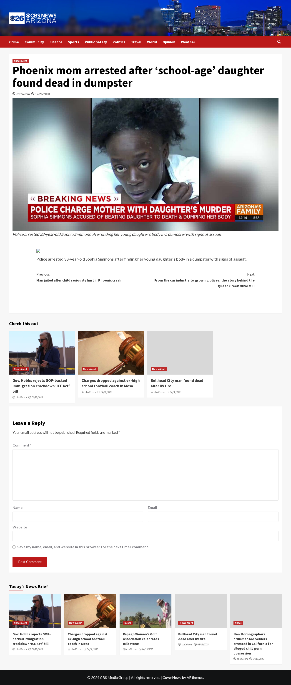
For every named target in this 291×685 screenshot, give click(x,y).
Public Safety (96, 42)
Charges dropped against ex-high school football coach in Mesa (111, 383)
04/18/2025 (37, 397)
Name (18, 507)
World (152, 42)
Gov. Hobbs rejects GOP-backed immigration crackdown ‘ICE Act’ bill (41, 386)
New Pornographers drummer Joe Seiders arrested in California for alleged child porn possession (253, 643)
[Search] (279, 42)
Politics (119, 42)
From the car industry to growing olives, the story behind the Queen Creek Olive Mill (204, 280)
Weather (188, 42)
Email (152, 507)
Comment (22, 445)
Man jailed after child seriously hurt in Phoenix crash (78, 277)
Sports (73, 42)
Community (34, 42)
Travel (136, 42)
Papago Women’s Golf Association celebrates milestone (141, 639)
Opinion (169, 42)
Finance (56, 42)
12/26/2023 (42, 94)
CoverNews (172, 677)
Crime (14, 42)
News (127, 622)
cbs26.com (23, 94)
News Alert (20, 60)
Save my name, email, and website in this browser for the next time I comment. (83, 547)
